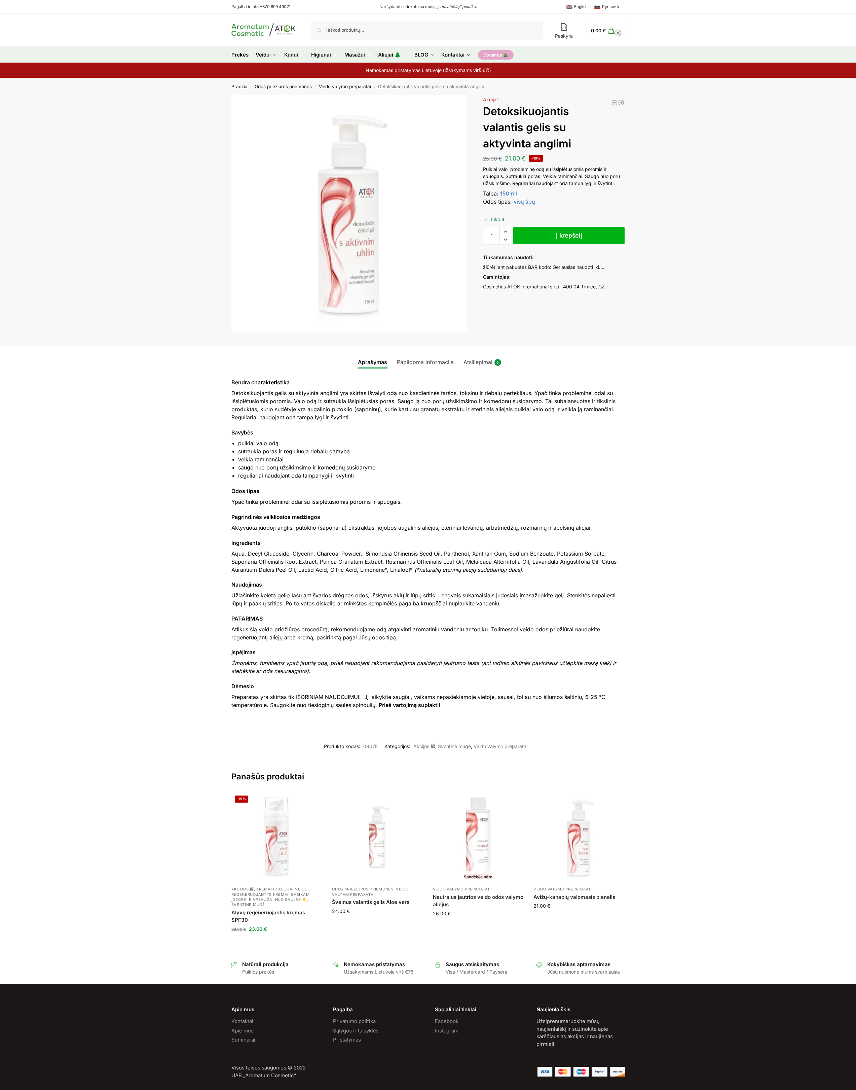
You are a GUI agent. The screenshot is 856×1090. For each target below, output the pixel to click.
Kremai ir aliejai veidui (282, 889)
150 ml (508, 193)
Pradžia (239, 86)
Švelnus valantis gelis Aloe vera (371, 902)
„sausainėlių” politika (456, 6)
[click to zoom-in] (349, 213)
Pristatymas (347, 1039)
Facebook (446, 1021)
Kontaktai (242, 1021)
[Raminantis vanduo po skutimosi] (621, 102)
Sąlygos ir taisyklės (356, 1030)
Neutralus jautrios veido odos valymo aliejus (478, 901)
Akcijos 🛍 (424, 746)
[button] (505, 231)
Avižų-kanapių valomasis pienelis (574, 897)
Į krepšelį (569, 235)
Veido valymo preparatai (345, 86)
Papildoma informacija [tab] (425, 362)
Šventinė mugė (454, 746)
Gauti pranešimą (478, 927)
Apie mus (242, 1030)
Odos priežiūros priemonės (283, 86)
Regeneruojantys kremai (260, 894)
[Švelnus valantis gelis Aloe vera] (377, 837)
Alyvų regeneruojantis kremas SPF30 (268, 916)
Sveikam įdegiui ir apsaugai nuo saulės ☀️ (270, 897)
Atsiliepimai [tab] (481, 362)
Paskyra (564, 36)
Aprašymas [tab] (372, 362)
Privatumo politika (354, 1021)
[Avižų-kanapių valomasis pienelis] (614, 102)
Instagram (446, 1030)
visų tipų (524, 201)
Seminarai (243, 1039)
